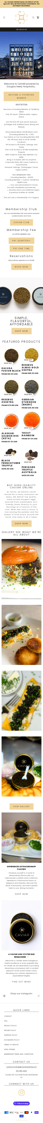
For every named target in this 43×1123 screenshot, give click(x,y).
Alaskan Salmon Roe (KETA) (10, 436)
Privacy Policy (10, 1026)
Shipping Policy (10, 1035)
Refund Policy (10, 1030)
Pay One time (21, 248)
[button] (33, 17)
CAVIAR (24, 1120)
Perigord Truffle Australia (29, 469)
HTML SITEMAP (9, 1049)
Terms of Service (11, 1045)
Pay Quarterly (21, 240)
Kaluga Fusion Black (11, 369)
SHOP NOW (21, 331)
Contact (8, 1016)
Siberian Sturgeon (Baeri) (29, 402)
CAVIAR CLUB (21, 222)
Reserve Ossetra (8, 400)
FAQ (5, 1021)
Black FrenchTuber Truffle (11, 463)
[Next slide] (38, 995)
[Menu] (4, 17)
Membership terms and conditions (18, 1054)
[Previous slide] (4, 995)
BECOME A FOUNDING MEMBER (21, 96)
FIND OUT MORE (21, 981)
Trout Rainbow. (28, 434)
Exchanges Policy (12, 1040)
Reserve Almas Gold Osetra (30, 367)
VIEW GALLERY (21, 806)
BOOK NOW (21, 267)
